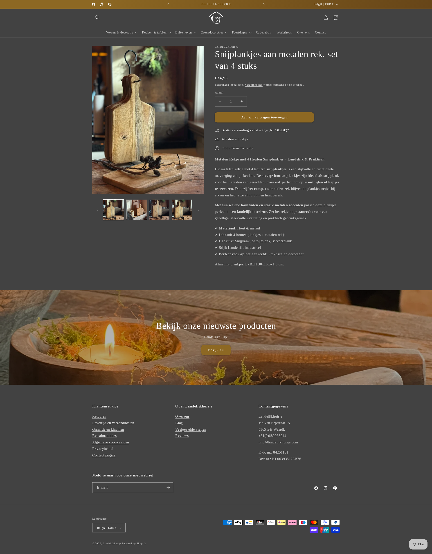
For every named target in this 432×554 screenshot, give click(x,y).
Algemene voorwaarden (110, 442)
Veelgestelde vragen (190, 429)
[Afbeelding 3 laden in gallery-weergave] (159, 210)
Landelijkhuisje (112, 543)
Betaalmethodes (104, 436)
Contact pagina (103, 455)
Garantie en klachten (108, 429)
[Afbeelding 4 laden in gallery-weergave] (182, 210)
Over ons (182, 416)
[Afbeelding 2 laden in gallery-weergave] (136, 210)
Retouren (99, 416)
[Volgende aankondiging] (264, 4)
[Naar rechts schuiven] (199, 210)
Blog (179, 423)
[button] (97, 17)
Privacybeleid (102, 449)
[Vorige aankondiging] (168, 4)
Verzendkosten (254, 84)
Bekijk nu (216, 350)
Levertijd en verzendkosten (113, 423)
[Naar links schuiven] (97, 210)
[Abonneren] (168, 487)
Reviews (182, 436)
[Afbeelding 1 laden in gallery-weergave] (113, 210)
